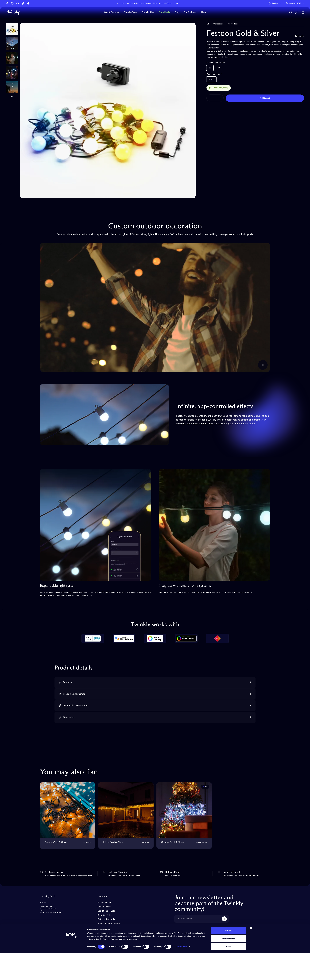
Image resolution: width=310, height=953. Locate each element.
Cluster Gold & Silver (56, 842)
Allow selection (228, 939)
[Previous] (117, 3)
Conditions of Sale (106, 911)
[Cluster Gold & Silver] (67, 810)
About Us (44, 902)
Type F (211, 79)
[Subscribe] (224, 918)
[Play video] (155, 307)
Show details (181, 947)
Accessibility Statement (108, 923)
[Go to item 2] (12, 58)
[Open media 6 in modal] (107, 110)
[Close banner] (251, 928)
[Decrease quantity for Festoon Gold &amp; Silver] (209, 98)
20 (210, 68)
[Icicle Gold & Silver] (126, 810)
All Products (233, 24)
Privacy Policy (104, 903)
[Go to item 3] (12, 72)
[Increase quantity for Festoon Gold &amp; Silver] (221, 98)
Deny (228, 946)
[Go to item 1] (12, 43)
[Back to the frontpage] (207, 24)
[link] (95, 525)
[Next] (177, 3)
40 (219, 68)
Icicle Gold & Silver (113, 842)
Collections (218, 24)
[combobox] (275, 3)
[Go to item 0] (12, 29)
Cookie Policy (104, 907)
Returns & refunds (106, 919)
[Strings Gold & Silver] (184, 810)
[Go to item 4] (12, 87)
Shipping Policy (104, 915)
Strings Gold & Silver (172, 842)
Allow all (228, 931)
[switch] (124, 947)
